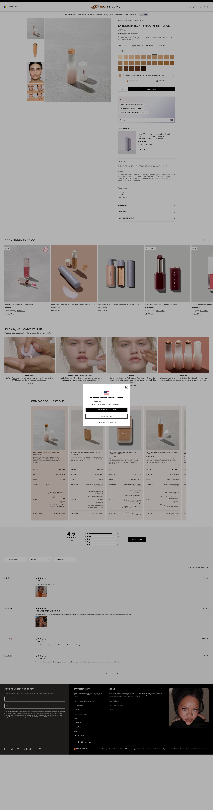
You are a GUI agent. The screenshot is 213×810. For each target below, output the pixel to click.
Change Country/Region (106, 422)
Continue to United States (106, 409)
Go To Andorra (106, 416)
